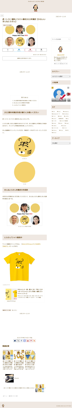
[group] (59, 94)
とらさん (15, 310)
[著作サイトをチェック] (15, 340)
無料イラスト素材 (7, 310)
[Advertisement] (24, 65)
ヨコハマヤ (60, 55)
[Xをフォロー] (18, 340)
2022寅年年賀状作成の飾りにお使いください (25, 100)
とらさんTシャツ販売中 (20, 105)
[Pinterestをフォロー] (31, 340)
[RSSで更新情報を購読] (34, 340)
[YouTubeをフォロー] (27, 340)
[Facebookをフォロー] (21, 340)
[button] (41, 50)
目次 (22, 97)
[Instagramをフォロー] (24, 340)
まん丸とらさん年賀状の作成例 (21, 103)
